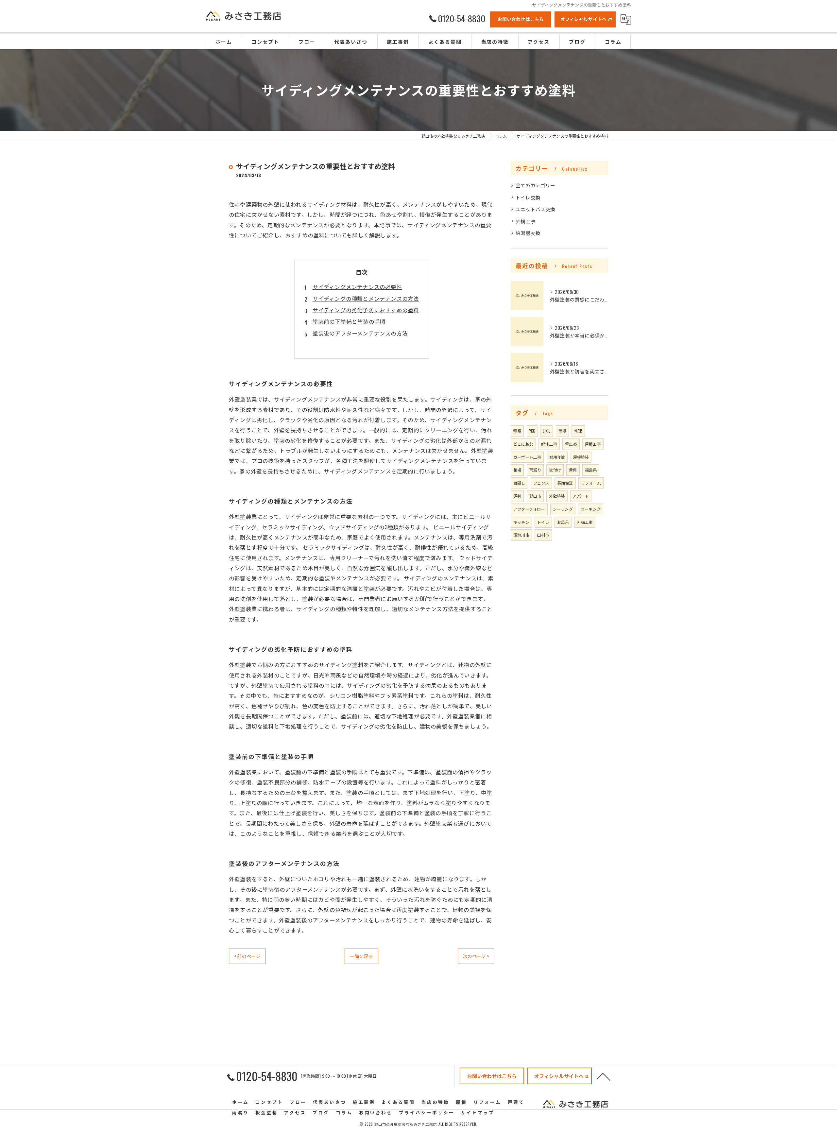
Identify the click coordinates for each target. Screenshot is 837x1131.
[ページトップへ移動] (603, 1076)
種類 (517, 431)
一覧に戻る (361, 955)
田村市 (543, 535)
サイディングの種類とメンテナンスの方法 (366, 298)
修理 (578, 431)
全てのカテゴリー (535, 185)
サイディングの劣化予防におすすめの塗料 (366, 310)
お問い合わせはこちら (521, 18)
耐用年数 (557, 457)
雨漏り (535, 469)
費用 (573, 469)
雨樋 (562, 431)
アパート (581, 496)
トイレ (543, 522)
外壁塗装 (557, 496)
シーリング (563, 509)
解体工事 (549, 444)
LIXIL (546, 431)
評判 (517, 496)
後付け (555, 469)
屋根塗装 (581, 457)
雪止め (571, 444)
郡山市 (535, 496)
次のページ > (476, 955)
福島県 (591, 469)
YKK (532, 431)
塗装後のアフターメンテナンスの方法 (360, 333)
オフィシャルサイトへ (583, 18)
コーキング (591, 509)
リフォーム (591, 483)
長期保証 (565, 483)
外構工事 (526, 221)
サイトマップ (477, 1112)
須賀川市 (521, 535)
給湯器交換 (528, 233)
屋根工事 (593, 444)
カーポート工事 (527, 457)
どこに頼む (523, 444)
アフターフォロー (529, 509)
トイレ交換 (528, 197)
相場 (517, 469)
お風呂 (563, 522)
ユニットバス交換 (535, 209)
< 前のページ (247, 955)
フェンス (541, 483)
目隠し (519, 483)
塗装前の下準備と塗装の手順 (349, 321)
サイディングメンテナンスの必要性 (357, 287)
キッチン (521, 522)
